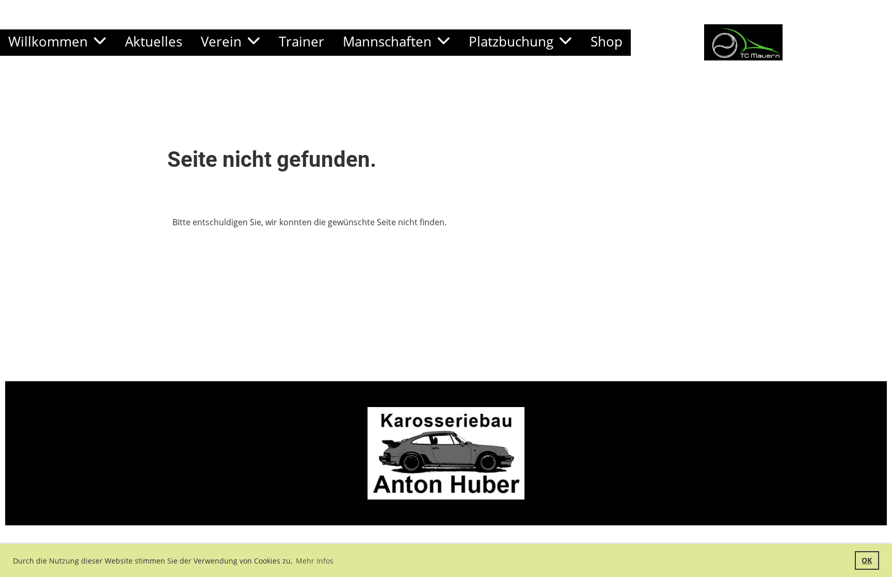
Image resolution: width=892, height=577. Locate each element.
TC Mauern (837, 42)
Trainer (301, 41)
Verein (221, 41)
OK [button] (867, 560)
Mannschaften (387, 41)
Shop (607, 41)
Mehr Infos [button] (314, 561)
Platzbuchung (511, 41)
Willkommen (48, 41)
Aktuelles (153, 41)
